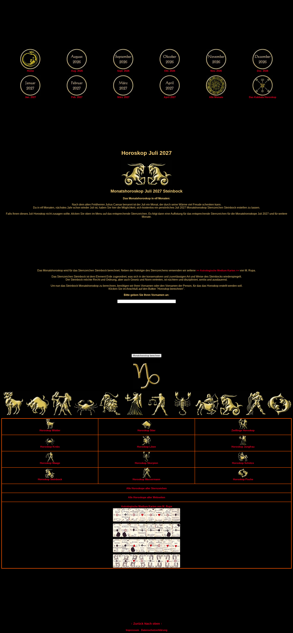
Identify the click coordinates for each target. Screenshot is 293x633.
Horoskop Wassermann (146, 479)
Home (30, 70)
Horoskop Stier (146, 430)
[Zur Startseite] (30, 68)
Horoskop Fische (243, 479)
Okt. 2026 (169, 70)
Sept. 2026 (123, 70)
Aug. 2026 (77, 70)
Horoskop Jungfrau (243, 446)
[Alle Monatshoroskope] (216, 94)
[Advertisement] (146, 25)
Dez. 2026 (262, 70)
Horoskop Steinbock (50, 479)
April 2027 (170, 97)
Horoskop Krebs (50, 446)
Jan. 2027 (30, 97)
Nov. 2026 (216, 70)
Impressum (132, 630)
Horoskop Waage (50, 463)
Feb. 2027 (76, 97)
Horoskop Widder (50, 430)
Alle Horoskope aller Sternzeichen (146, 488)
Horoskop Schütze (243, 463)
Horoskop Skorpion (146, 463)
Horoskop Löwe (146, 446)
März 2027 (123, 97)
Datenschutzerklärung (154, 630)
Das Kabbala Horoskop (262, 97)
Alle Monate (216, 97)
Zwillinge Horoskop (243, 430)
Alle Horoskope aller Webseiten (146, 497)
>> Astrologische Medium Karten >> (217, 270)
